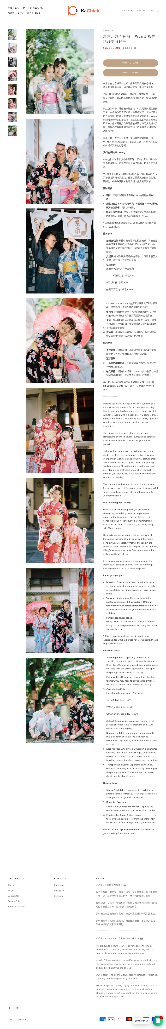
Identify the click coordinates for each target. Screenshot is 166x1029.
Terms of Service (16, 906)
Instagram (59, 890)
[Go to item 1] (12, 34)
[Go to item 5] (12, 89)
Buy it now (131, 72)
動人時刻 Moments (33, 8)
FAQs (10, 890)
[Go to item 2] (12, 48)
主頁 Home (14, 8)
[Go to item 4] (12, 75)
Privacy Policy (15, 901)
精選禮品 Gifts (16, 13)
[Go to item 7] (12, 117)
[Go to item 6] (12, 103)
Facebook (59, 885)
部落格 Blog (33, 13)
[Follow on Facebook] (9, 1008)
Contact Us (13, 895)
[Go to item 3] (12, 62)
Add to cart (131, 62)
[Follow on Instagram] (17, 1008)
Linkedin (58, 895)
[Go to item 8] (12, 130)
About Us (13, 885)
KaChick (108, 31)
